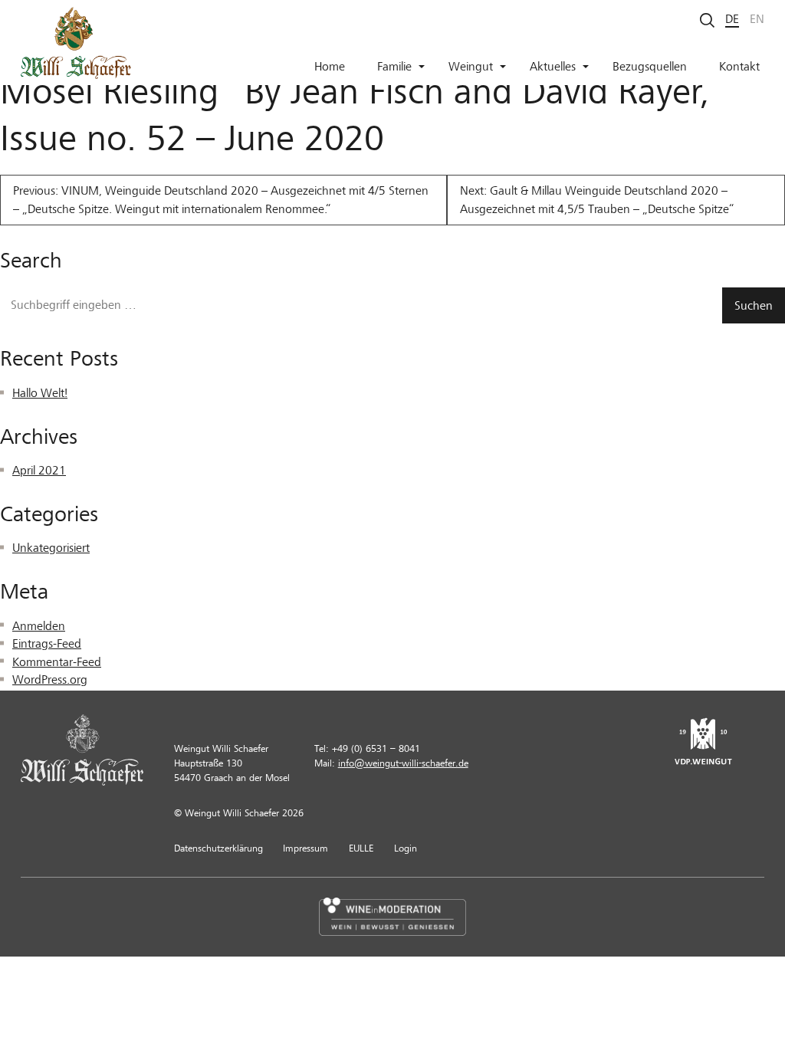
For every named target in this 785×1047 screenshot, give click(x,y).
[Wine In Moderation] (392, 917)
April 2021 (39, 471)
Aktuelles (553, 67)
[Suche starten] (707, 19)
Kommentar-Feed (56, 662)
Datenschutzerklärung (218, 848)
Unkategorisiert (51, 548)
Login (405, 848)
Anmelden (38, 626)
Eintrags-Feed (46, 644)
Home (329, 67)
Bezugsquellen (650, 67)
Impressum (305, 848)
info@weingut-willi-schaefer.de (403, 763)
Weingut (470, 67)
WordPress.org (49, 680)
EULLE (361, 848)
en (757, 19)
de (732, 19)
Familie (394, 67)
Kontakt (739, 67)
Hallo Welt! (39, 393)
